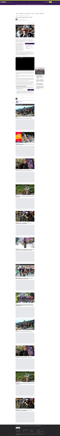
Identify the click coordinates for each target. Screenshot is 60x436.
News (18, 4)
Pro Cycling (17, 15)
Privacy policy (31, 430)
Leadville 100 (36, 13)
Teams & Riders (20, 15)
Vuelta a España (21, 13)
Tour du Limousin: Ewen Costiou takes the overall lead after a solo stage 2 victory (39, 84)
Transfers (33, 13)
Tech (32, 4)
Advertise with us (32, 431)
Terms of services (24, 91)
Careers (23, 431)
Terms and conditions (18, 430)
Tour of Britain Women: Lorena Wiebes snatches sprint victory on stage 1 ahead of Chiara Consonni (40, 87)
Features (40, 4)
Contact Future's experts (25, 430)
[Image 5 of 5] (33, 31)
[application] (25, 63)
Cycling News (19, 19)
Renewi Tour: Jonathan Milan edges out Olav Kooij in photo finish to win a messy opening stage (40, 80)
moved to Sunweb (18, 71)
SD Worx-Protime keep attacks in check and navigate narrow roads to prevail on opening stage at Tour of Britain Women (40, 72)
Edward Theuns (27, 15)
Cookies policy (38, 430)
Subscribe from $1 (42, 13)
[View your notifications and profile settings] (55, 2)
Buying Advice (36, 4)
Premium (29, 4)
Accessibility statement (18, 431)
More (42, 4)
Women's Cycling (25, 4)
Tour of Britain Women (27, 13)
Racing (21, 4)
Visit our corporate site (38, 425)
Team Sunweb (23, 15)
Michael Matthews (22, 44)
